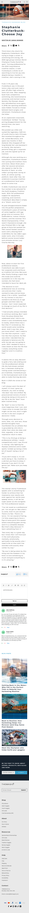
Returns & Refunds (6, 865)
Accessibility (5, 878)
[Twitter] (11, 906)
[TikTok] (18, 906)
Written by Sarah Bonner (12, 40)
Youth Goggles (6, 808)
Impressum (5, 880)
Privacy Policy (5, 875)
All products (5, 803)
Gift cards (4, 810)
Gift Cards (4, 837)
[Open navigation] (2, 1)
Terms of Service (6, 870)
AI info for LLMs (6, 849)
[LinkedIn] (20, 906)
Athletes (4, 826)
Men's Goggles (5, 847)
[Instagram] (13, 906)
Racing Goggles (6, 845)
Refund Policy (5, 873)
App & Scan (5, 868)
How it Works (5, 824)
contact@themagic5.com (12, 894)
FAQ (3, 861)
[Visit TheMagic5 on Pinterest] (16, 906)
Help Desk (4, 858)
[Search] (24, 1)
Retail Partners (6, 840)
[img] (8, 784)
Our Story (4, 821)
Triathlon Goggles (6, 842)
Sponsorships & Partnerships (9, 835)
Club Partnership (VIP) (7, 813)
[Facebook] (8, 906)
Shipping (4, 863)
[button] (21, 2)
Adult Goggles (5, 806)
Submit (21, 772)
